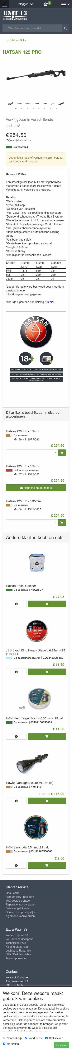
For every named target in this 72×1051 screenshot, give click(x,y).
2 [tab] (22, 108)
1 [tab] (16, 108)
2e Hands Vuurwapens (19, 939)
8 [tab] (56, 108)
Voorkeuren (36, 1038)
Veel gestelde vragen (18, 900)
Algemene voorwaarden (20, 916)
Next (67, 104)
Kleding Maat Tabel (17, 946)
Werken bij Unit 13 (17, 935)
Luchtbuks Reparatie (18, 950)
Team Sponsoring (16, 958)
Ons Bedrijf (12, 893)
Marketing (13, 1044)
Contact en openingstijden (21, 912)
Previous (5, 104)
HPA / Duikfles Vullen (18, 954)
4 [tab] (33, 108)
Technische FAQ (16, 943)
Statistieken (56, 1038)
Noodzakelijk (14, 1038)
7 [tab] (50, 108)
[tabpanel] (36, 104)
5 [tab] (39, 108)
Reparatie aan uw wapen (21, 904)
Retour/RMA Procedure (20, 897)
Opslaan (61, 1045)
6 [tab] (45, 108)
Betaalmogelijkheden (18, 908)
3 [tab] (27, 108)
